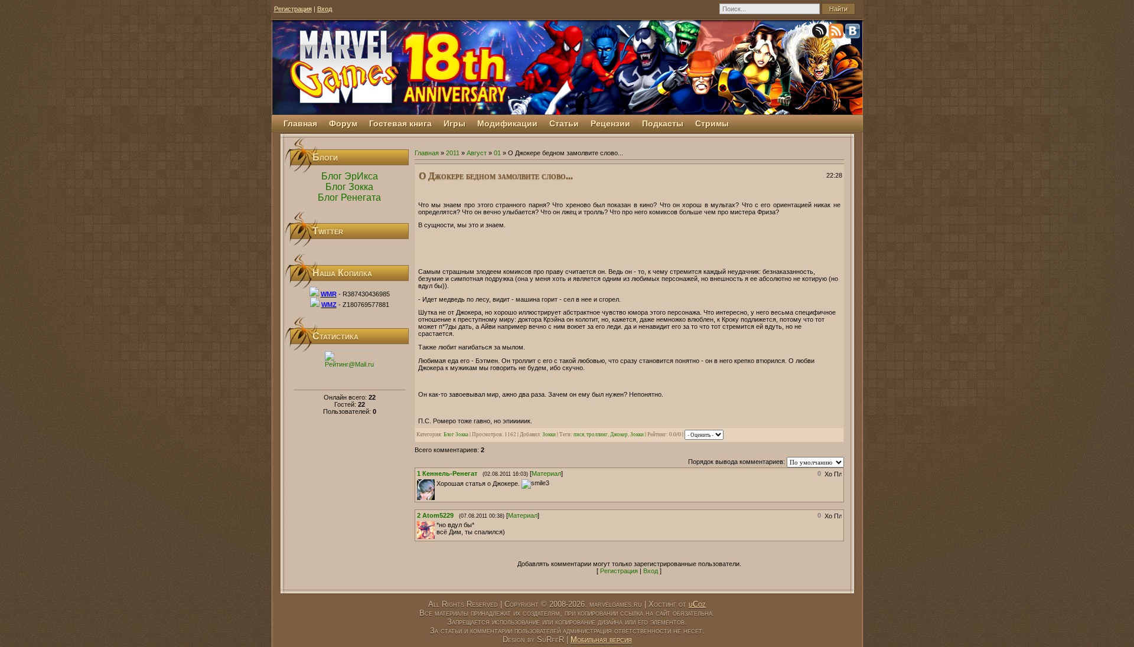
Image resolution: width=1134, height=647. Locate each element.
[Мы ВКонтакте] (853, 33)
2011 (453, 152)
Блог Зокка (349, 187)
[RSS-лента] (837, 33)
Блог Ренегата (349, 197)
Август (477, 152)
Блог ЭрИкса (349, 176)
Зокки (549, 434)
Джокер (619, 434)
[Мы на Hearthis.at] (820, 33)
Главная (427, 152)
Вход (324, 8)
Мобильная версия (601, 639)
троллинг (597, 434)
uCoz (697, 604)
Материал (546, 473)
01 (497, 152)
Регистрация (293, 8)
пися (578, 434)
